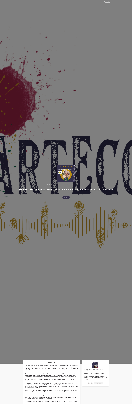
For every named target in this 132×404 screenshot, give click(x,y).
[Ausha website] (107, 2)
